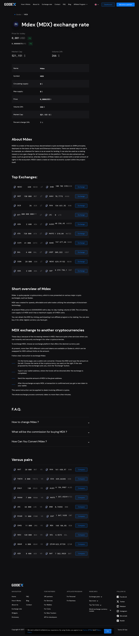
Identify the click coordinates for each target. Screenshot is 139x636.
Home (14, 596)
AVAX (51, 196)
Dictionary (15, 617)
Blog (69, 4)
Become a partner (125, 5)
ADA (19, 224)
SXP (50, 271)
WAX (19, 535)
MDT (19, 196)
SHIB (52, 187)
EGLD (19, 488)
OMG (19, 525)
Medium (123, 606)
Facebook (123, 597)
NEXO (19, 187)
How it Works (25, 4)
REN (51, 525)
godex (18, 14)
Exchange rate (47, 4)
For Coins (47, 609)
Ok (108, 631)
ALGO (52, 488)
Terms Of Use (88, 630)
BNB (51, 507)
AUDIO (52, 224)
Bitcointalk (123, 616)
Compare (81, 470)
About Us (36, 4)
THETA (20, 479)
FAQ (64, 4)
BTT (18, 215)
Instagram (123, 611)
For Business (71, 600)
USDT (51, 252)
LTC (50, 215)
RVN (51, 205)
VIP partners (48, 596)
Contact (57, 4)
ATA (19, 233)
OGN (19, 261)
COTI (19, 243)
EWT (52, 516)
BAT (51, 553)
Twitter (122, 601)
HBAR (19, 544)
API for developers (50, 617)
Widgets (15, 613)
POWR (19, 516)
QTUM (52, 544)
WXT (19, 469)
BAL (19, 252)
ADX (19, 553)
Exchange (81, 187)
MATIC (51, 233)
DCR (19, 205)
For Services (48, 600)
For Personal (71, 596)
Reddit (122, 620)
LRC (19, 507)
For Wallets (48, 605)
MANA (19, 497)
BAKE (51, 243)
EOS (52, 479)
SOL (51, 535)
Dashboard (108, 5)
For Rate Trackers (50, 613)
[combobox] (80, 4)
